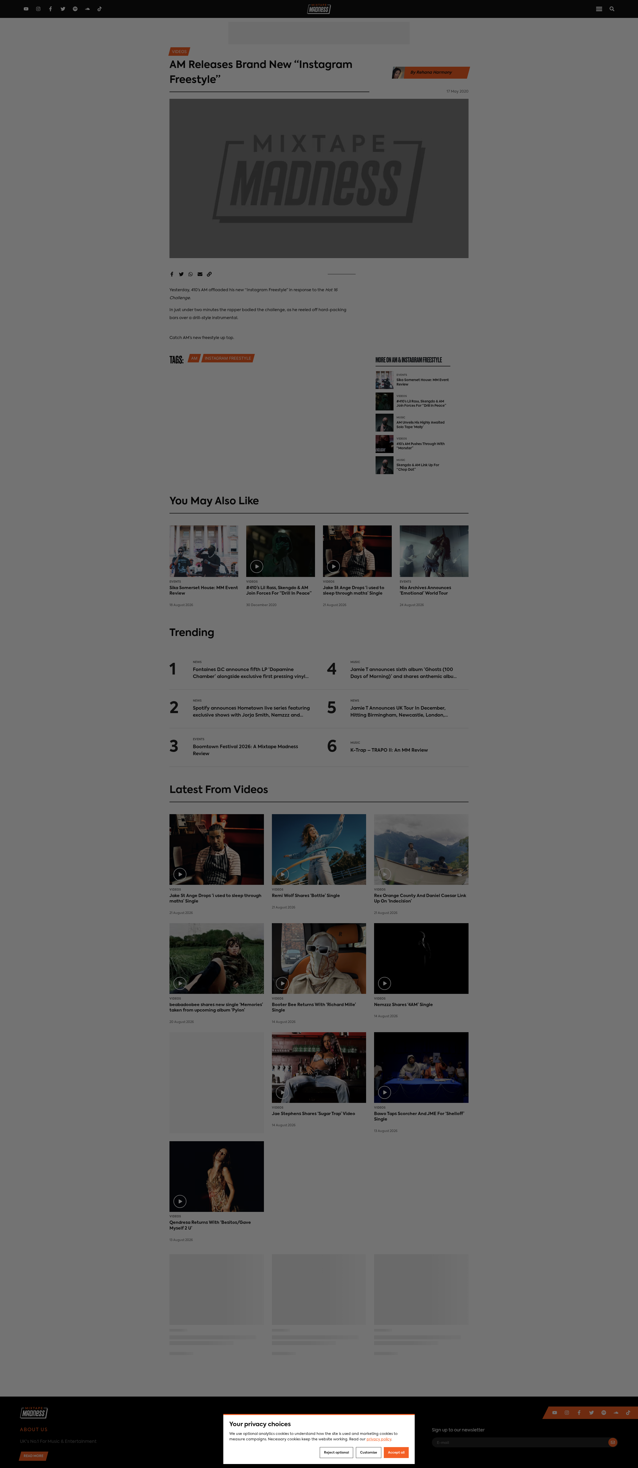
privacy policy (379, 1439)
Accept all (396, 1452)
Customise (368, 1452)
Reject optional (336, 1452)
